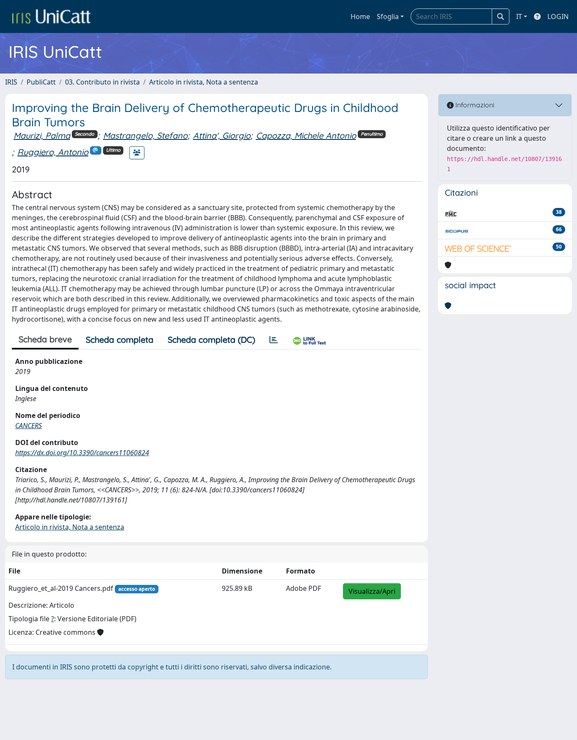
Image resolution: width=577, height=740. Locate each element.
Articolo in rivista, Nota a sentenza (203, 82)
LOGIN (558, 16)
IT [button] (519, 16)
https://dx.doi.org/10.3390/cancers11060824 (82, 452)
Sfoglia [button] (388, 16)
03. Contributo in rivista (102, 82)
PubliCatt (41, 82)
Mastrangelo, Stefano (145, 135)
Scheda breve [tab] (45, 339)
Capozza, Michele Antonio (306, 135)
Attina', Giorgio (221, 135)
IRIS (11, 82)
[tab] (273, 340)
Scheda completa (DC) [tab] (211, 339)
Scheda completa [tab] (119, 339)
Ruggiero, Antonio (52, 152)
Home (360, 16)
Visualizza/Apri (371, 591)
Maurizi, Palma (42, 135)
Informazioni (474, 105)
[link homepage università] (51, 16)
